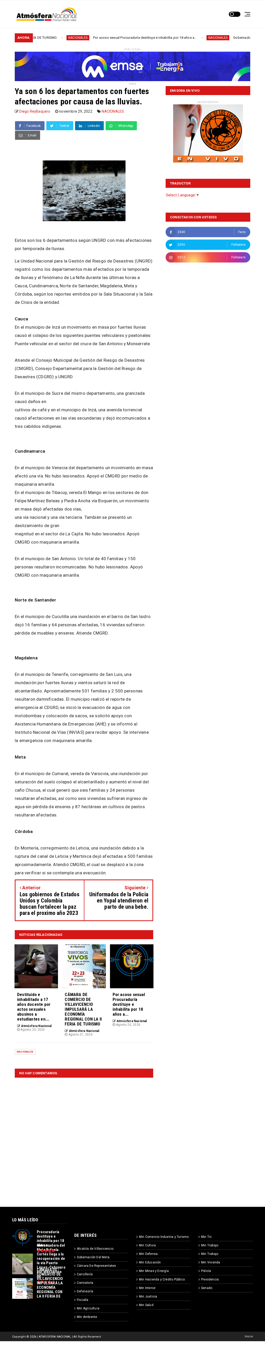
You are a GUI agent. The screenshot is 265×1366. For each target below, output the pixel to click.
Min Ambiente (87, 1317)
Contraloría (85, 1283)
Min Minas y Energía (154, 1271)
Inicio (249, 1336)
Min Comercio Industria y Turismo (164, 1237)
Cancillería (85, 1274)
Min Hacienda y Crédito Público (162, 1279)
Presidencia (210, 1279)
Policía (206, 1271)
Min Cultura (147, 1245)
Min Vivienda (210, 1262)
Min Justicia (148, 1296)
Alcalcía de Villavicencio (95, 1249)
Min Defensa (148, 1254)
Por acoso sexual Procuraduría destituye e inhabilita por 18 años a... (108, 38)
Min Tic (206, 1237)
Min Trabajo (209, 1245)
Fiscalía (83, 1300)
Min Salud (146, 1305)
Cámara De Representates (96, 1266)
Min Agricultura (88, 1308)
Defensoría (85, 1291)
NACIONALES (40, 38)
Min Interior (147, 1288)
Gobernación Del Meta (93, 1257)
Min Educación (150, 1262)
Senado (206, 1288)
